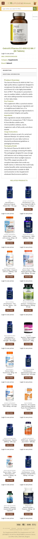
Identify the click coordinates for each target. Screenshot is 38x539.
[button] (3, 3)
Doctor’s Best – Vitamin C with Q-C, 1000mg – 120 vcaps (9, 271)
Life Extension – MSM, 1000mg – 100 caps (28, 237)
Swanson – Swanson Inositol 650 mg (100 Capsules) (10, 509)
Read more (10, 209)
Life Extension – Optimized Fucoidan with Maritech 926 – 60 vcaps (28, 372)
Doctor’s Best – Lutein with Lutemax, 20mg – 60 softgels (9, 238)
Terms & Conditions (16, 529)
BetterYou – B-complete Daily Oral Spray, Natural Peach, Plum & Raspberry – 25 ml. (28, 407)
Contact (26, 529)
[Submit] (35, 8)
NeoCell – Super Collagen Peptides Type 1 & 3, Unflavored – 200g (28, 339)
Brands (13, 528)
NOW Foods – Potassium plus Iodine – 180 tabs (28, 441)
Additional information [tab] (11, 74)
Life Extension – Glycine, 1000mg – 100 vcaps (10, 441)
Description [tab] (7, 70)
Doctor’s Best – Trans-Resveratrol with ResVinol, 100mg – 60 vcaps (9, 474)
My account (6, 528)
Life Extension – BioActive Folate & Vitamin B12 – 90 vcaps (10, 204)
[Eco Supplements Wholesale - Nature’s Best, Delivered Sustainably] (19, 3)
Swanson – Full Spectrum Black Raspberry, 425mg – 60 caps (28, 305)
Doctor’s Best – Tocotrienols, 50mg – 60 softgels (10, 372)
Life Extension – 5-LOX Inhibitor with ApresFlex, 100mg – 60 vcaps (28, 473)
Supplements (13, 60)
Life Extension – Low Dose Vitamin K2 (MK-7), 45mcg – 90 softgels (28, 204)
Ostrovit (9, 63)
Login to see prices (7, 53)
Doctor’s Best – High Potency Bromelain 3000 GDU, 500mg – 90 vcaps (28, 271)
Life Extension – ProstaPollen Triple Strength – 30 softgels (9, 339)
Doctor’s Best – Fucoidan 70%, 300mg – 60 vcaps (9, 405)
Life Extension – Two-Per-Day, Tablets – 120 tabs (9, 305)
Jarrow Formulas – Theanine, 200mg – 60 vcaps (28, 509)
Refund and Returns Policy (26, 528)
